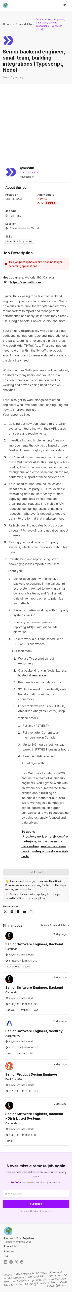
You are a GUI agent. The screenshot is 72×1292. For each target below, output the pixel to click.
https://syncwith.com (25, 282)
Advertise (9, 1251)
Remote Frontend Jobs (53, 925)
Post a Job (10, 1246)
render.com (40, 675)
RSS (6, 1255)
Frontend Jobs (24, 24)
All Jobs (7, 24)
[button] (64, 5)
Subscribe (36, 1203)
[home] (5, 5)
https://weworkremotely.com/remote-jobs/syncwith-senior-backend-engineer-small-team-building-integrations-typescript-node (44, 846)
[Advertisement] (36, 122)
